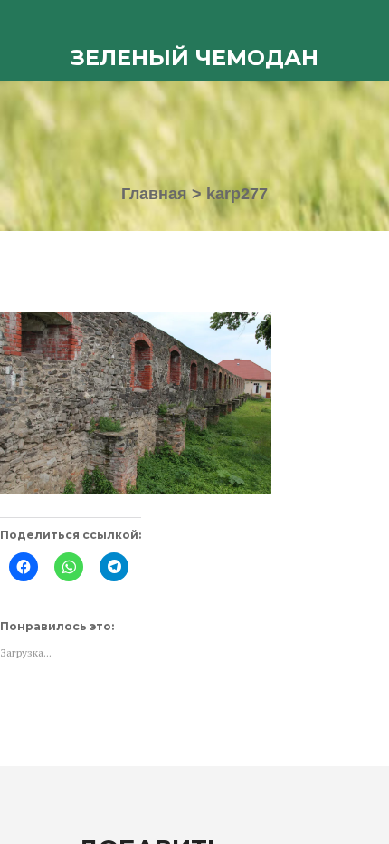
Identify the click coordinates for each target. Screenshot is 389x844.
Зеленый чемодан (194, 57)
